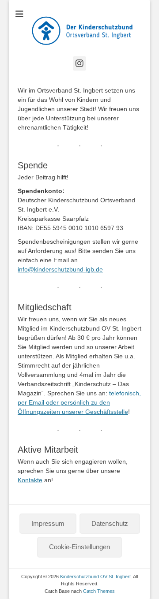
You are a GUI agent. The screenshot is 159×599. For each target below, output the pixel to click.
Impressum (47, 523)
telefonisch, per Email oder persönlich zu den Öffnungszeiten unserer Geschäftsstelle (79, 402)
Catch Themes (99, 591)
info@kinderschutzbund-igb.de (60, 269)
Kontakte (30, 480)
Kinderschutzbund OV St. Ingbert (95, 576)
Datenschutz (109, 523)
